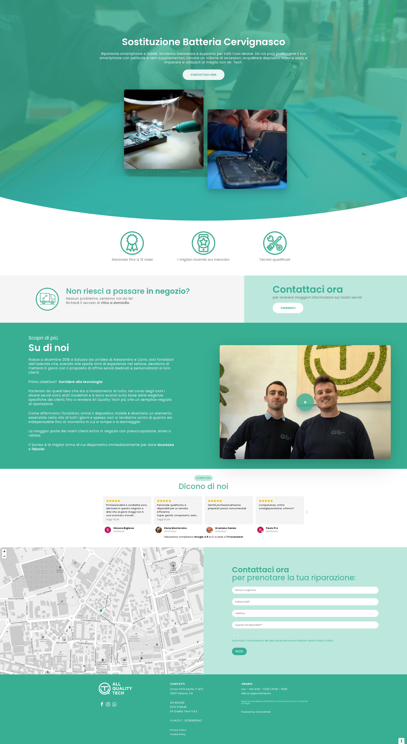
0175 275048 (178, 707)
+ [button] (4, 551)
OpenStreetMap (185, 673)
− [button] (4, 556)
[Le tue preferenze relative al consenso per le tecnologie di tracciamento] (401, 741)
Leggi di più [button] (112, 519)
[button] (306, 513)
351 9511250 (177, 703)
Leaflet (172, 673)
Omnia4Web (263, 711)
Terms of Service (300, 701)
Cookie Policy (178, 734)
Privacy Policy (324, 640)
